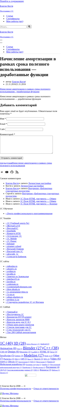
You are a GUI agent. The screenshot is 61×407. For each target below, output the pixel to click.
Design (13, 351)
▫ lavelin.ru (10, 281)
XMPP (4, 362)
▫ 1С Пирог (11, 241)
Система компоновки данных (20, 370)
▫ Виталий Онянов (15, 249)
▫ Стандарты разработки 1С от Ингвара (25, 302)
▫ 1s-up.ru (10, 294)
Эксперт (4, 372)
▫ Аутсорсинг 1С (14, 236)
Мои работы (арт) (14, 21)
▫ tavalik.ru (10, 274)
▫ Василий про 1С (14, 251)
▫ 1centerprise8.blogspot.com (19, 287)
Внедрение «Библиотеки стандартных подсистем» (29, 189)
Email (3, 124)
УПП (36, 370)
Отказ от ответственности (46, 388)
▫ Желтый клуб (13, 226)
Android (44, 344)
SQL (47, 359)
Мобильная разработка (12, 364)
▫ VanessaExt (11, 312)
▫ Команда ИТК (13, 233)
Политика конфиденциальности (15, 388)
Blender (33, 348)
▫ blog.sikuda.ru (13, 289)
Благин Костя (18, 81)
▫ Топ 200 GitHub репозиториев (21, 332)
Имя (3, 118)
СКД (3, 370)
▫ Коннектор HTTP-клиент (18, 317)
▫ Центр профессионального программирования (29, 213)
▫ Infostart (10, 243)
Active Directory (33, 344)
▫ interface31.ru (12, 279)
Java (53, 352)
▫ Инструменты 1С (15, 314)
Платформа (27, 367)
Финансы (45, 370)
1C (6, 343)
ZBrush (13, 362)
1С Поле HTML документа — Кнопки (38, 204)
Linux (19, 356)
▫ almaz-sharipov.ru (14, 297)
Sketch (38, 359)
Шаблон (56, 370)
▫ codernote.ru (12, 284)
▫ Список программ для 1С (19, 327)
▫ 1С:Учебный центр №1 (17, 223)
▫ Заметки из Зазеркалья (17, 276)
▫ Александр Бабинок (16, 256)
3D (19, 343)
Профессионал (39, 367)
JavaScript (7, 355)
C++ (51, 348)
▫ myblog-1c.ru (12, 299)
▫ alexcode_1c (12, 254)
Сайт (2, 129)
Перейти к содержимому (12, 1)
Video (55, 358)
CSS (3, 351)
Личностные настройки (39, 183)
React (30, 359)
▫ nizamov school (13, 246)
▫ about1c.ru (11, 269)
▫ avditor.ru (11, 271)
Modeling (34, 355)
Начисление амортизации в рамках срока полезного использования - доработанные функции (25, 90)
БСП (33, 362)
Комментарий (7, 134)
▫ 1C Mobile (11, 238)
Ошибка (46, 364)
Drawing (25, 352)
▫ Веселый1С (12, 228)
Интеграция (41, 362)
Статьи (9, 16)
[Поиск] (29, 26)
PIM (17, 359)
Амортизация (24, 362)
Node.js (48, 356)
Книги (51, 362)
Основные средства (33, 364)
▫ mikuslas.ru (11, 266)
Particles (9, 359)
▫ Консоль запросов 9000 (18, 319)
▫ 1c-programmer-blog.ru (17, 292)
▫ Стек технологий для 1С (18, 330)
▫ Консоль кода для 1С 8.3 (18, 322)
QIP (24, 359)
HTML (45, 351)
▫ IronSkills (11, 231)
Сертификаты (13, 18)
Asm (19, 349)
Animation (8, 348)
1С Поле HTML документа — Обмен (38, 198)
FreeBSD (35, 352)
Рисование (52, 367)
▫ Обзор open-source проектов (20, 324)
